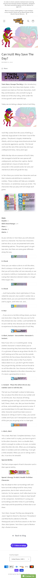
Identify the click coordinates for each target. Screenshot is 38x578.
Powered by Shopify (24, 574)
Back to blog (20, 535)
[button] (4, 21)
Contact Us (29, 576)
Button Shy (16, 574)
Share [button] (6, 68)
